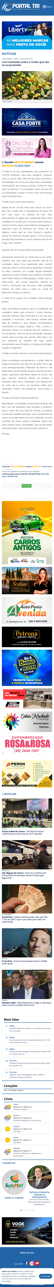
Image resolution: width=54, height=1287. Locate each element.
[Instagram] (32, 1263)
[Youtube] (37, 1263)
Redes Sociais (27, 1252)
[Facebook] (26, 1263)
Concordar (45, 1276)
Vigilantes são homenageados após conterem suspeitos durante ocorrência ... (26, 1076)
